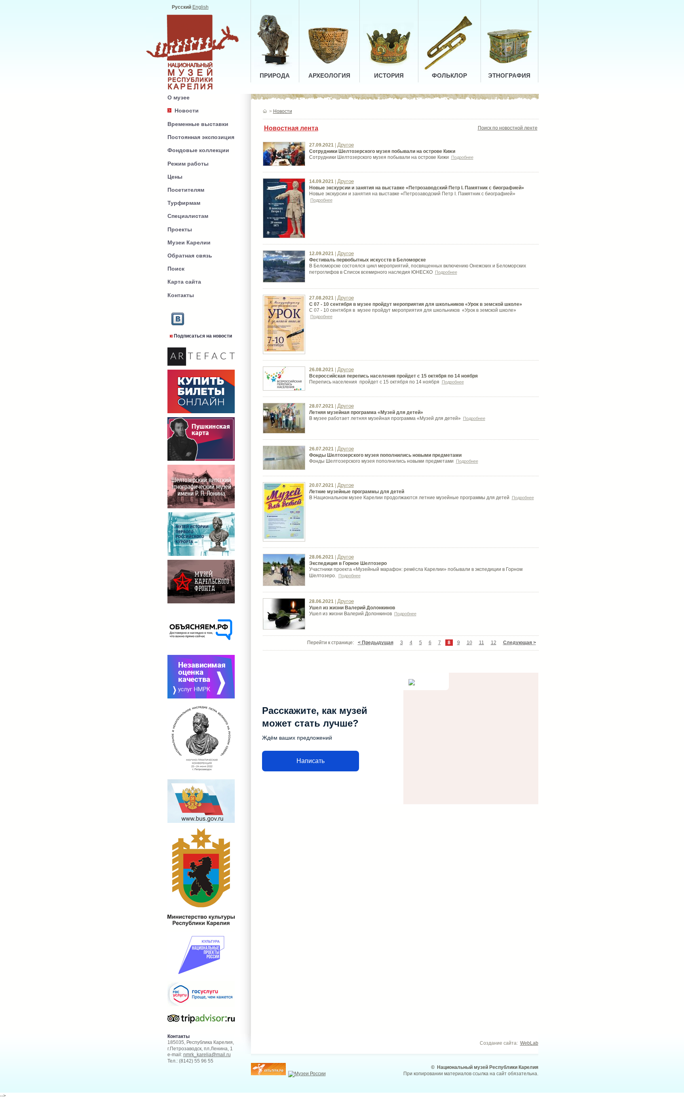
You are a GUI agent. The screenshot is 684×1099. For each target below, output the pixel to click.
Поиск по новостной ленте (508, 128)
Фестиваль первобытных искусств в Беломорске (367, 260)
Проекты (179, 229)
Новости (187, 110)
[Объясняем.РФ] (201, 651)
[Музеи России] (307, 1073)
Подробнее (462, 157)
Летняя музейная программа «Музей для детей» (366, 412)
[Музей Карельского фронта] (201, 604)
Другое (345, 145)
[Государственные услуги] (201, 1008)
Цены (174, 177)
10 (469, 642)
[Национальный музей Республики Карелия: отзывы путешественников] (201, 1025)
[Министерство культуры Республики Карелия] (201, 927)
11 (481, 642)
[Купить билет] (201, 413)
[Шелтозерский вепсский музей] (201, 508)
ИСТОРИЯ (389, 75)
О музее (178, 97)
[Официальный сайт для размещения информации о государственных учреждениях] (201, 824)
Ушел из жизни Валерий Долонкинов (352, 608)
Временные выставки (197, 124)
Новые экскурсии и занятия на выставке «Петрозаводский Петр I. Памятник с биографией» (416, 188)
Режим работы (188, 163)
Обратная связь (189, 255)
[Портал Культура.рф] (268, 1073)
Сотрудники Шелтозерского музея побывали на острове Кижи (382, 151)
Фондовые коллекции (198, 150)
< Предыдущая (375, 642)
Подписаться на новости (203, 336)
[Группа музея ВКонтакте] (177, 331)
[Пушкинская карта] (201, 461)
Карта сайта (184, 282)
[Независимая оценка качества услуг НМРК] (201, 699)
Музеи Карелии (189, 242)
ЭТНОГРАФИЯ (509, 75)
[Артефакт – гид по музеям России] (201, 366)
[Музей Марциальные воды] (201, 556)
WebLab (529, 1043)
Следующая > (519, 642)
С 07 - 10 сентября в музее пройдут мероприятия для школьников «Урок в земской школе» (415, 304)
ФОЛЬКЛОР (449, 75)
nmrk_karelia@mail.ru (207, 1054)
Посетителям (185, 190)
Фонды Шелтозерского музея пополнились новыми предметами (385, 455)
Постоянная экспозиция (200, 137)
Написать (310, 760)
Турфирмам (183, 203)
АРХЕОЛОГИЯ (329, 75)
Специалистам (187, 216)
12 (493, 642)
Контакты (180, 295)
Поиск (175, 268)
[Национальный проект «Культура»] (201, 976)
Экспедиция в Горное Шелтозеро (348, 563)
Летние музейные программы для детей (356, 491)
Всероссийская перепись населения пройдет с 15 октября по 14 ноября (393, 376)
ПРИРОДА (275, 75)
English (200, 7)
